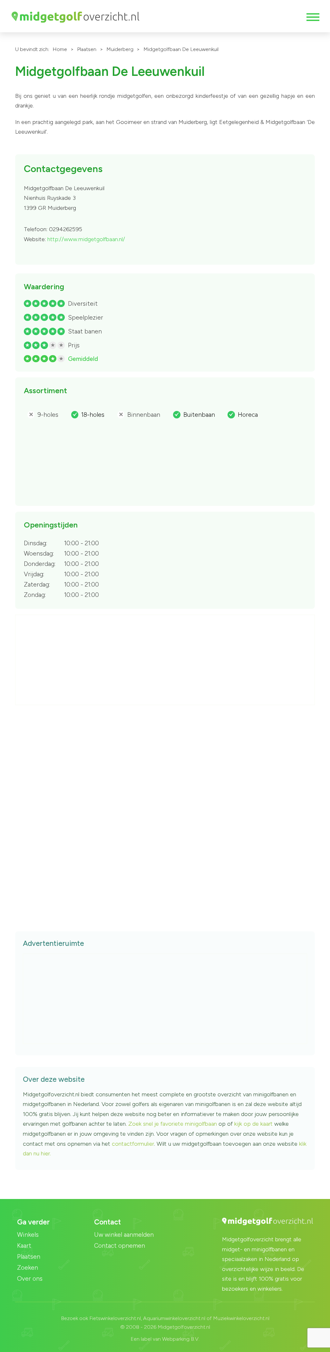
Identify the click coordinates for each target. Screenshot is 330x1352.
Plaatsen (86, 49)
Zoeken (27, 1267)
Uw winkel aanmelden (124, 1234)
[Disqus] (165, 805)
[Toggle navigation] (312, 17)
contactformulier (133, 1143)
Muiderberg (119, 49)
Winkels (28, 1234)
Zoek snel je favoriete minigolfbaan (172, 1123)
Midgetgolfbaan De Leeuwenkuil (180, 49)
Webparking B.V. (180, 1339)
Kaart (24, 1245)
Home (60, 49)
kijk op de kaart (254, 1123)
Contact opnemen (119, 1245)
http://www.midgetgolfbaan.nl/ (86, 239)
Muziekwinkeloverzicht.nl (241, 1318)
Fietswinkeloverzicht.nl (115, 1318)
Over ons (30, 1278)
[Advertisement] (165, 660)
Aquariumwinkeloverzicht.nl (174, 1318)
